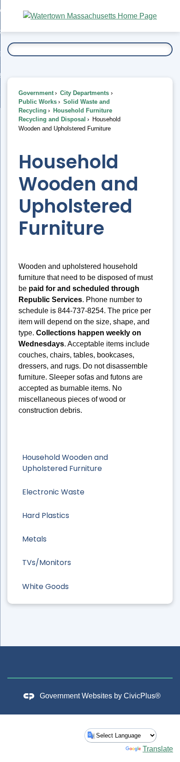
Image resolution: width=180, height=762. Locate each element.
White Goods (45, 586)
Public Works (37, 101)
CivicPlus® (142, 696)
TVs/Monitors (46, 562)
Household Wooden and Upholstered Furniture (65, 463)
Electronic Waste (53, 492)
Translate (158, 749)
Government (36, 92)
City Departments (83, 92)
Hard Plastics (45, 515)
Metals (34, 539)
